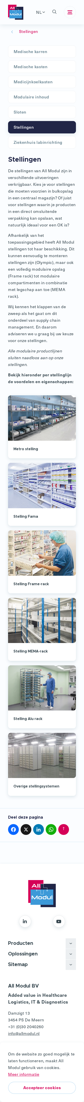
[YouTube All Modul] (59, 921)
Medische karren (30, 51)
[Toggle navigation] (70, 12)
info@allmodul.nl (24, 1033)
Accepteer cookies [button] (42, 1087)
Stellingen (24, 127)
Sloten (20, 112)
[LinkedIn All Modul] (25, 921)
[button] (54, 12)
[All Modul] (15, 12)
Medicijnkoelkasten (33, 82)
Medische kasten (30, 66)
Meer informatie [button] (23, 1074)
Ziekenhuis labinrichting (38, 142)
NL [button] (39, 12)
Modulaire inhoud (31, 97)
